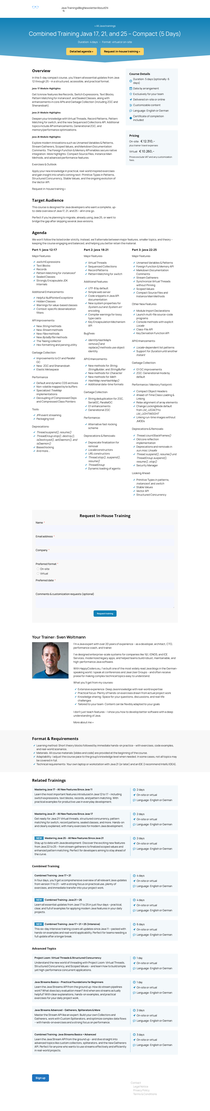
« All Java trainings (104, 26)
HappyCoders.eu (90, 668)
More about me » (83, 722)
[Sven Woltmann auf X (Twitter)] (77, 1102)
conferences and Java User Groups (126, 672)
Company (42, 550)
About (101, 8)
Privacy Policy (141, 1090)
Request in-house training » (122, 51)
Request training (105, 613)
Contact (136, 1083)
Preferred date (45, 580)
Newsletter (90, 8)
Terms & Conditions (145, 1094)
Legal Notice (140, 1086)
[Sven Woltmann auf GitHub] (87, 1102)
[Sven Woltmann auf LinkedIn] (67, 1102)
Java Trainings (69, 8)
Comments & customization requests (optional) (65, 594)
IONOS (153, 654)
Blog (81, 8)
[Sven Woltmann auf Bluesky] (72, 1102)
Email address (44, 536)
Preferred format (46, 564)
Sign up (40, 1078)
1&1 (146, 654)
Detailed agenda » (81, 51)
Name (39, 522)
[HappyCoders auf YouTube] (82, 1102)
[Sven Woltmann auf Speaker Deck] (93, 1102)
